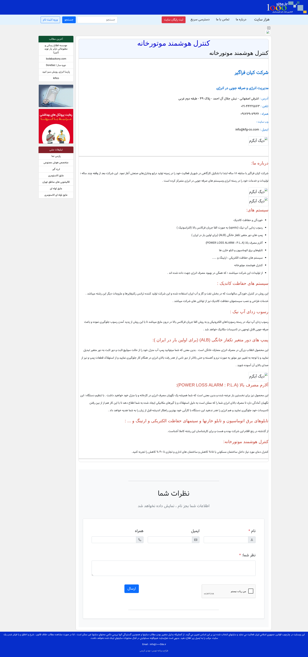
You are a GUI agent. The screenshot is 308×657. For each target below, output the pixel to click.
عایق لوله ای (56, 189)
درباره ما (241, 19)
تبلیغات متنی (56, 150)
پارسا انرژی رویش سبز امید (56, 72)
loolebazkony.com (56, 59)
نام (252, 531)
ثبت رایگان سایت (173, 19)
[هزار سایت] (286, 7)
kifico (56, 78)
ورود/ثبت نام (50, 19)
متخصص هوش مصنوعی (55, 163)
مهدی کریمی (145, 651)
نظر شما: (247, 555)
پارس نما (56, 156)
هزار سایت (262, 19)
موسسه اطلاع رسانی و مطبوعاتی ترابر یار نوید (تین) (56, 49)
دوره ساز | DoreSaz (56, 65)
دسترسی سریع (200, 19)
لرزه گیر (56, 169)
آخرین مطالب (56, 39)
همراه (139, 531)
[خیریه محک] (55, 96)
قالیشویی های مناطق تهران (56, 182)
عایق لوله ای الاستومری (56, 195)
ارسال (131, 589)
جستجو (69, 19)
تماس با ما (222, 19)
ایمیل (195, 531)
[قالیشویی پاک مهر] (55, 126)
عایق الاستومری (56, 176)
